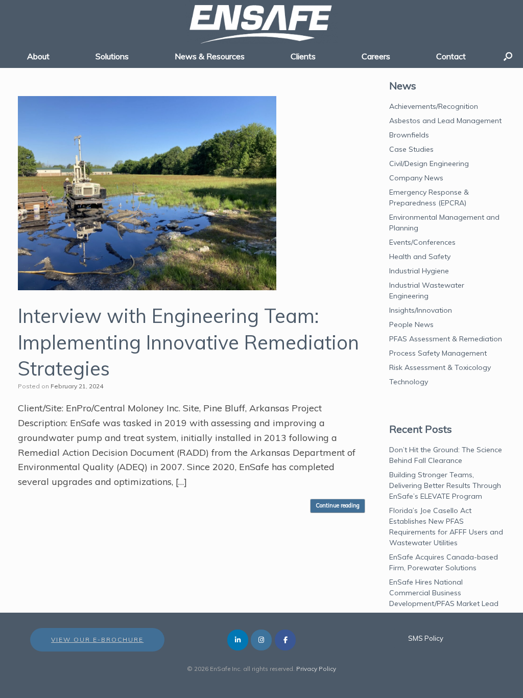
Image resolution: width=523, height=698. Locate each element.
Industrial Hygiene (419, 270)
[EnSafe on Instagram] (261, 640)
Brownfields (409, 134)
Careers (376, 56)
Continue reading (338, 505)
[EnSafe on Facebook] (285, 640)
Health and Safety (419, 256)
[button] (508, 56)
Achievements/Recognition (433, 106)
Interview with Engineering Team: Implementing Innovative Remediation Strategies (188, 342)
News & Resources (210, 56)
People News (411, 324)
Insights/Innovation (420, 310)
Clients (303, 56)
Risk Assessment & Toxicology (440, 367)
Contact (451, 56)
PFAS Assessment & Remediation (445, 338)
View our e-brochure (97, 639)
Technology (408, 381)
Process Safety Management (438, 353)
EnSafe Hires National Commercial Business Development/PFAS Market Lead (443, 592)
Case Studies (411, 149)
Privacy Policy (316, 668)
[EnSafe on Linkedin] (237, 640)
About (38, 56)
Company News (416, 177)
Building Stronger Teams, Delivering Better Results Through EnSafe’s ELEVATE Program (445, 485)
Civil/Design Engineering (429, 163)
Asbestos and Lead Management (445, 120)
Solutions (112, 56)
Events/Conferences (422, 242)
